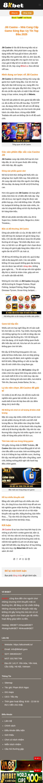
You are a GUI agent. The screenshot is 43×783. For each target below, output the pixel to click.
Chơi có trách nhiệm (14, 740)
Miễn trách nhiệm (13, 744)
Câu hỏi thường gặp (14, 749)
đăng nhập (17, 575)
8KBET (5, 598)
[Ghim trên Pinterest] (26, 559)
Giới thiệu (9, 735)
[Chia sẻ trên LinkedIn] (29, 559)
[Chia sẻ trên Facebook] (17, 559)
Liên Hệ (8, 721)
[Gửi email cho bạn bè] (23, 559)
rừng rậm (27, 266)
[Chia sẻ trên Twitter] (20, 559)
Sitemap (8, 683)
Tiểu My (14, 697)
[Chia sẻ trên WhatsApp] (14, 559)
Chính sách (10, 726)
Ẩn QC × (37, 758)
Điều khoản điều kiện (15, 730)
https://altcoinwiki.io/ (23, 644)
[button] (39, 5)
